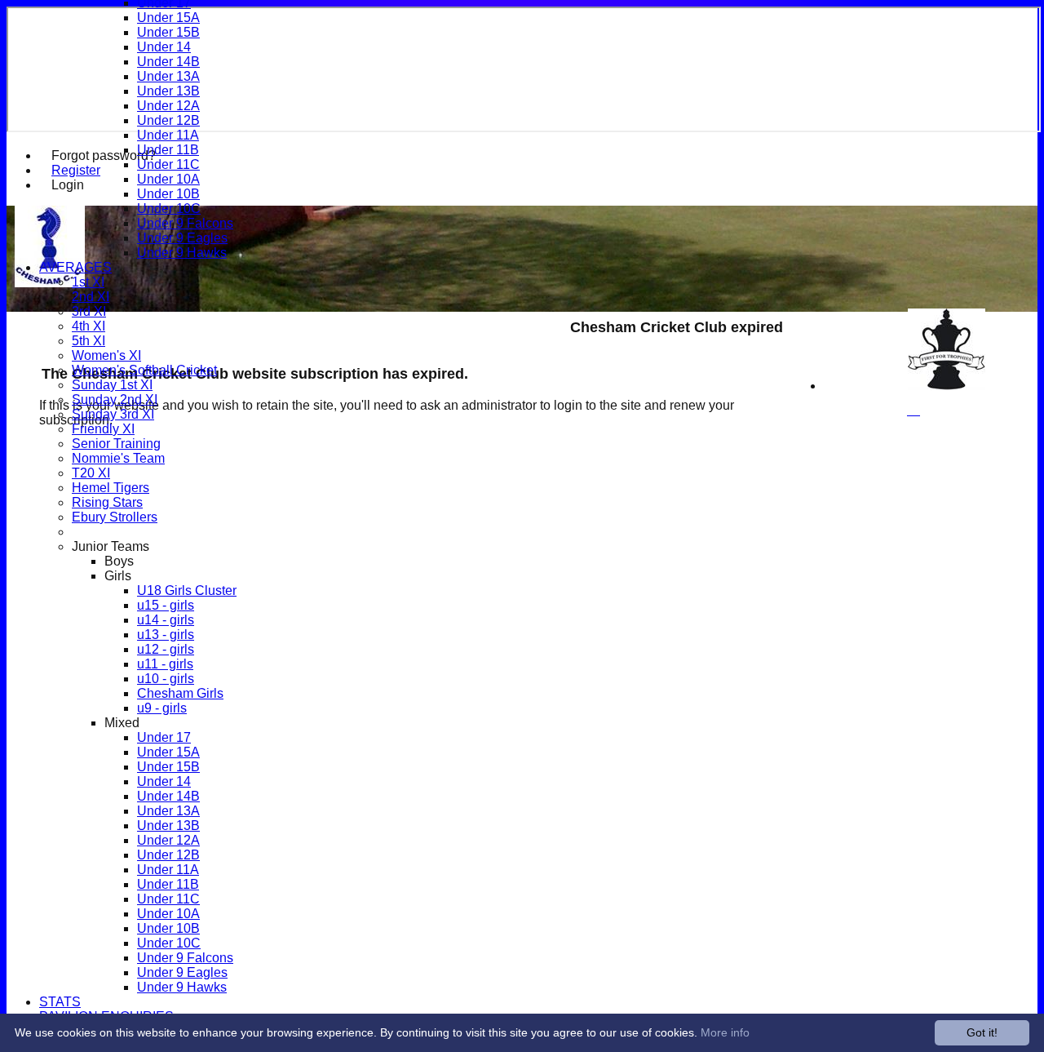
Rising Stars (107, 502)
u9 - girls (162, 708)
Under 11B (168, 150)
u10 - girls (165, 679)
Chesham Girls (180, 693)
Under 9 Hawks (182, 253)
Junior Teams (110, 546)
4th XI (88, 326)
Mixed (121, 723)
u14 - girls (165, 620)
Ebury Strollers (114, 517)
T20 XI (91, 473)
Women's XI (106, 355)
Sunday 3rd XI (113, 414)
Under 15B (168, 32)
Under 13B (168, 91)
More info (725, 1032)
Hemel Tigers (110, 488)
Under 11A (168, 135)
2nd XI (90, 297)
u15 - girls (165, 605)
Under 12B (168, 120)
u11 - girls (165, 664)
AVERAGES (75, 267)
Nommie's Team (118, 458)
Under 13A (168, 76)
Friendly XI (103, 429)
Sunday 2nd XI (114, 399)
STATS (60, 1002)
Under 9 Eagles (182, 238)
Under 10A (168, 179)
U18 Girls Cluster (187, 590)
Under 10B (168, 194)
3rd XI (89, 311)
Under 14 (164, 47)
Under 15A (168, 17)
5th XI (88, 341)
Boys (119, 561)
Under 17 (164, 737)
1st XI (88, 282)
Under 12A (168, 106)
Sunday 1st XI (112, 385)
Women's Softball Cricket (144, 370)
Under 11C (168, 164)
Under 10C (169, 208)
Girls (117, 576)
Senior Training (116, 444)
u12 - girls (165, 649)
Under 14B (168, 62)
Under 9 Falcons (185, 223)
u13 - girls (165, 634)
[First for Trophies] (946, 386)
